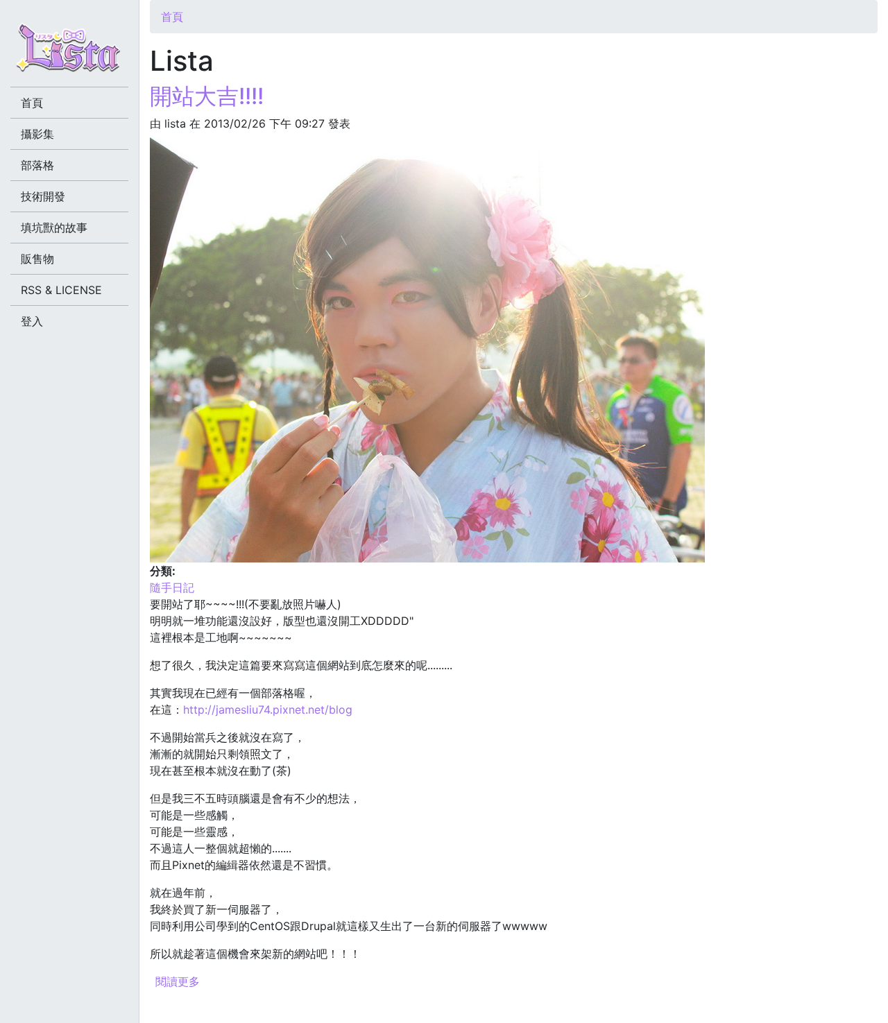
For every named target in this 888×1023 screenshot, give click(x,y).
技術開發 (43, 196)
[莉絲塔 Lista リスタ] (69, 52)
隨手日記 (172, 587)
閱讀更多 (177, 981)
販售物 (37, 259)
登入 (32, 321)
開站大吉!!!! (207, 96)
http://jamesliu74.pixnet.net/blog (267, 709)
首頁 (172, 17)
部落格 (37, 165)
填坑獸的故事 (54, 227)
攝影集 (37, 134)
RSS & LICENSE (61, 290)
